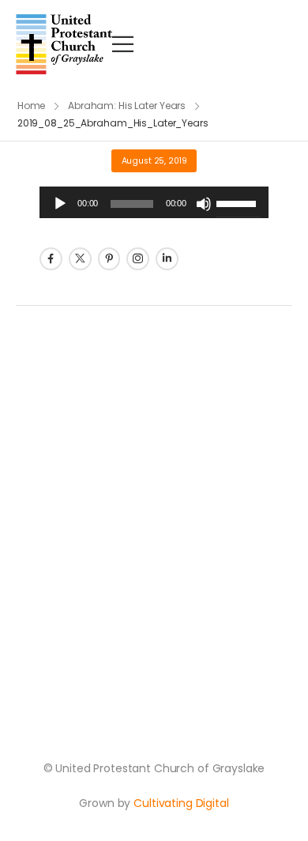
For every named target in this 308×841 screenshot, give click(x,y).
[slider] (238, 202)
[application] (154, 202)
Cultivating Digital (180, 803)
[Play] (60, 204)
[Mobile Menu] (122, 44)
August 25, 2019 (154, 161)
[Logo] (64, 44)
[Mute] (204, 204)
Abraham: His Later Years (127, 105)
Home (31, 105)
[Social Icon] (50, 258)
